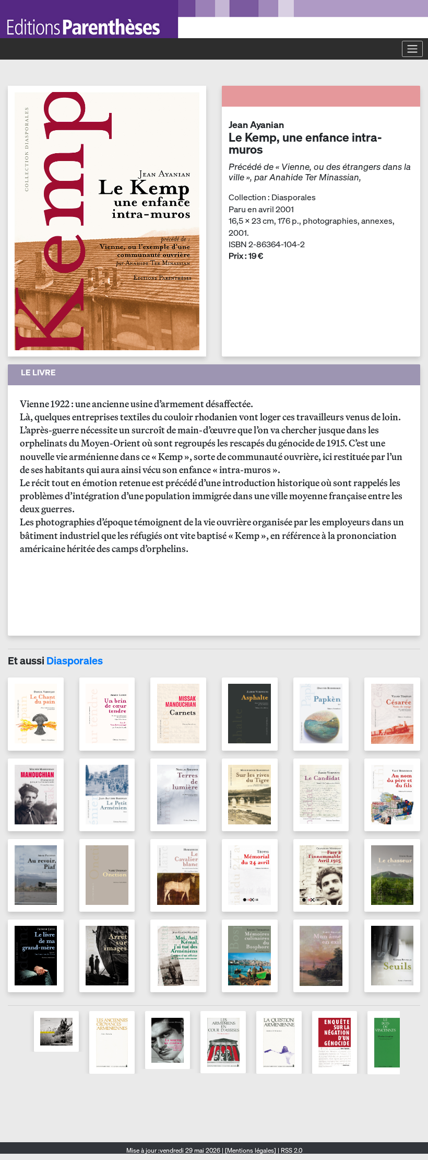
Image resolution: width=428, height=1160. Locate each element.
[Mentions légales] (250, 1150)
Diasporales (74, 660)
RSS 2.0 (290, 1150)
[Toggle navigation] (412, 48)
